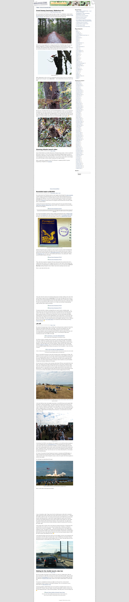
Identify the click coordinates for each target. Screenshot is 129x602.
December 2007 (79, 135)
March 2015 (78, 83)
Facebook (50, 161)
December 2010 (79, 90)
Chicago (77, 32)
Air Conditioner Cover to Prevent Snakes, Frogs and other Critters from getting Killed (84, 20)
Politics (77, 60)
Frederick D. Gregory (44, 344)
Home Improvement (79, 46)
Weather (77, 74)
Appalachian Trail (41, 253)
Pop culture (78, 61)
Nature (77, 55)
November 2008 (79, 122)
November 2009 (79, 107)
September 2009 (79, 109)
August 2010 (78, 95)
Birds (77, 31)
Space (52, 150)
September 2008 (79, 125)
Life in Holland (78, 51)
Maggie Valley (69, 213)
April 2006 (78, 160)
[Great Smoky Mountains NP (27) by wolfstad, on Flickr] (55, 307)
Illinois (77, 47)
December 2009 (79, 106)
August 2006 (78, 155)
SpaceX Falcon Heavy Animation (82, 15)
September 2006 (79, 154)
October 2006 (78, 153)
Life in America (79, 50)
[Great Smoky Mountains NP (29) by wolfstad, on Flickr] (55, 208)
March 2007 (78, 146)
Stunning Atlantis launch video (46, 149)
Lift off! (38, 323)
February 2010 (79, 103)
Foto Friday (78, 44)
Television (78, 68)
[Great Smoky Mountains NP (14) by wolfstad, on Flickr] (55, 259)
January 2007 (78, 149)
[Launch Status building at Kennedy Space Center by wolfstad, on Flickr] (55, 592)
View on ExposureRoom (54, 188)
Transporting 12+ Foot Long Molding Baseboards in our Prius (82, 14)
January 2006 (78, 164)
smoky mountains (69, 195)
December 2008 (79, 121)
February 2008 (79, 132)
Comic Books (78, 33)
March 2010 (78, 102)
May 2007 (78, 144)
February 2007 (79, 148)
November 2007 (79, 136)
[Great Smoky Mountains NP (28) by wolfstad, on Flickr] (55, 305)
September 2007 (79, 139)
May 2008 (78, 130)
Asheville (43, 200)
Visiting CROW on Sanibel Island (82, 23)
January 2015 (78, 84)
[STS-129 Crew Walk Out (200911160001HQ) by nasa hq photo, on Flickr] (55, 349)
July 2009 (78, 112)
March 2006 (78, 162)
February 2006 (79, 163)
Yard (77, 78)
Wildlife (77, 77)
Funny (77, 45)
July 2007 (78, 141)
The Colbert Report (49, 319)
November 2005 (79, 167)
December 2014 (79, 85)
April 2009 (78, 116)
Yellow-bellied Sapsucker (55, 252)
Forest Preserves (79, 42)
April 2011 (78, 88)
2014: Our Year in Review (81, 18)
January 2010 (78, 104)
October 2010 (78, 93)
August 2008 (78, 126)
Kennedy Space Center (47, 578)
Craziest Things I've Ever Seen (81, 35)
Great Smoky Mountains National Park (43, 205)
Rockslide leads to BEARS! (45, 191)
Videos (54, 150)
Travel (54, 572)
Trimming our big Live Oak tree (81, 22)
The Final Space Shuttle (80, 25)
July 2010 (78, 97)
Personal (77, 58)
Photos (77, 59)
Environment (78, 37)
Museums (78, 54)
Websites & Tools (79, 75)
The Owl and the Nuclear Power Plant (83, 26)
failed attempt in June (46, 584)
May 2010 (78, 99)
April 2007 (78, 145)
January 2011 (78, 89)
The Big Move (78, 69)
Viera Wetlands (45, 577)
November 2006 (79, 151)
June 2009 (78, 113)
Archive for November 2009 (45, 7)
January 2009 (78, 120)
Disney (77, 36)
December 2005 (79, 165)
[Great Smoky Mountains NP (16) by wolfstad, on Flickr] (55, 257)
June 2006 (78, 158)
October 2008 (78, 123)
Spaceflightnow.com (52, 444)
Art (76, 30)
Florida (77, 40)
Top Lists (77, 70)
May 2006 (78, 159)
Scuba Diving (78, 64)
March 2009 (78, 117)
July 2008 (78, 127)
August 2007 (78, 140)
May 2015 (78, 81)
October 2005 (78, 168)
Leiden (77, 49)
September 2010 (79, 94)
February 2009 (79, 118)
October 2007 (78, 137)
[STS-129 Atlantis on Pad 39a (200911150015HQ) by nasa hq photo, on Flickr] (55, 335)
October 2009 (78, 108)
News (77, 56)
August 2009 (78, 111)
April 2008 (78, 131)
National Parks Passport (66, 216)
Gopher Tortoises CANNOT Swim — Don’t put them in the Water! (83, 12)
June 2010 (78, 98)
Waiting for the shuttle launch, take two (49, 571)
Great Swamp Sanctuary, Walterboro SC (50, 10)
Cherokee (44, 214)
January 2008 (78, 134)
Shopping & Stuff (79, 65)
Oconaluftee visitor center (67, 214)
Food (77, 41)
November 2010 (79, 92)
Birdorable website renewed (81, 17)
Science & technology (80, 63)
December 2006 (79, 150)
